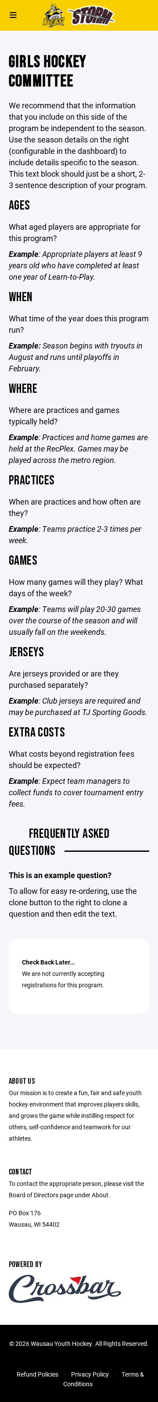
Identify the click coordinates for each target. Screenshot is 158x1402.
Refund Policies (37, 1374)
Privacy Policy (90, 1374)
